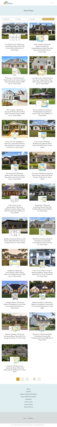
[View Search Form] (53, 3)
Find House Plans (48, 19)
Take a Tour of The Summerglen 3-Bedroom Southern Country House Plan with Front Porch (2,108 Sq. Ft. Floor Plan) (14, 209)
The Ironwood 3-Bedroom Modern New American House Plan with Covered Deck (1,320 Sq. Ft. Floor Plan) (15, 176)
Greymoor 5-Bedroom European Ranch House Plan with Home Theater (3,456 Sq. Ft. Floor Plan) (42, 176)
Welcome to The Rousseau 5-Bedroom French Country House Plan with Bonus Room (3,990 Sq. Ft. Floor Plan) (15, 81)
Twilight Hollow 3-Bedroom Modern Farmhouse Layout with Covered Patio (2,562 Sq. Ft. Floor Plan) (15, 305)
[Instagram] (26, 418)
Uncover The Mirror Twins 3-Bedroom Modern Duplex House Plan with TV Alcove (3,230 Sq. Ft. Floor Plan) (42, 273)
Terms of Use (29, 402)
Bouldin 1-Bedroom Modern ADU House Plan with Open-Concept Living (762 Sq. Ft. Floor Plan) (15, 240)
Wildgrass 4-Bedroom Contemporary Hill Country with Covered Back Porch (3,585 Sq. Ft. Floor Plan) (14, 273)
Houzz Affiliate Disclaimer (28, 397)
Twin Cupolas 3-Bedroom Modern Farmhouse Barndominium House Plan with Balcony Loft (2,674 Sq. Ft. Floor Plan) (42, 48)
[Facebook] (27, 418)
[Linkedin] (24, 418)
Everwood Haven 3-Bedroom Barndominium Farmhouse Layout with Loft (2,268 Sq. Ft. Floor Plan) (42, 112)
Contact (28, 391)
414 (34, 379)
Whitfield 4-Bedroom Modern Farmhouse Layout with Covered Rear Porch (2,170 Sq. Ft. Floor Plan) (42, 241)
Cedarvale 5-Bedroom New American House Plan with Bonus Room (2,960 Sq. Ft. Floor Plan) (15, 369)
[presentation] (15, 32)
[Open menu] (51, 3)
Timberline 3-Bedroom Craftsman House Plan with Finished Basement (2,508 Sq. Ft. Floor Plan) (42, 208)
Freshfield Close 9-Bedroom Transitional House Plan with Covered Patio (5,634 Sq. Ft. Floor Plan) (15, 47)
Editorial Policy (28, 407)
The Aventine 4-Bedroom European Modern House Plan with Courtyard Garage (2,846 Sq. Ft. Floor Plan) (15, 112)
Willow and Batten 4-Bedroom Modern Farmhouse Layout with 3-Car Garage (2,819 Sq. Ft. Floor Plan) (42, 305)
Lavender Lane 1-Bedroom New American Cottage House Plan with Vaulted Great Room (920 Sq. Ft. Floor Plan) (42, 81)
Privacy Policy (28, 404)
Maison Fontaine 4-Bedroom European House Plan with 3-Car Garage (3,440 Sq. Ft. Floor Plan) (15, 336)
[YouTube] (31, 418)
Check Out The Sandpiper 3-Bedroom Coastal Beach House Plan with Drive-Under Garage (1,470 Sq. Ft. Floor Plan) (14, 144)
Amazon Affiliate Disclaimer (28, 394)
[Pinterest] (29, 418)
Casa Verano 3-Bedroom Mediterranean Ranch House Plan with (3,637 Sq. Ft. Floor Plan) (42, 144)
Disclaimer (28, 399)
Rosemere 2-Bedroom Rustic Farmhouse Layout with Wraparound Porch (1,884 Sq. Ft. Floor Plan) (42, 337)
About (28, 389)
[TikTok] (33, 418)
